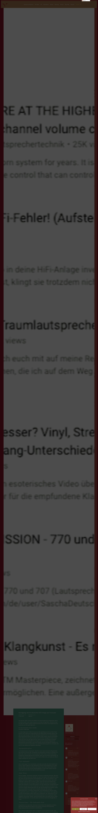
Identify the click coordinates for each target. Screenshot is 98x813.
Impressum (80, 811)
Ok (75, 809)
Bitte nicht (83, 809)
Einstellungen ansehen (92, 809)
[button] (95, 798)
